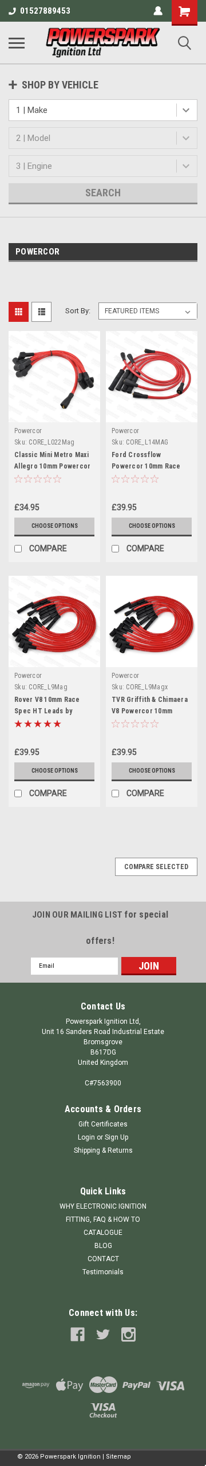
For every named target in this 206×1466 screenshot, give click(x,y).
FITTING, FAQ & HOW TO (103, 1219)
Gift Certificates (103, 1124)
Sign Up (116, 1137)
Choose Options (54, 526)
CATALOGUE (103, 1233)
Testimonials (103, 1272)
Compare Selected (156, 867)
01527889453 (45, 11)
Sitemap (118, 1456)
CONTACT (103, 1259)
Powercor (28, 431)
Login (86, 1137)
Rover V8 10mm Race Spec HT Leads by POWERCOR (47, 711)
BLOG (103, 1246)
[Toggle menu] (17, 43)
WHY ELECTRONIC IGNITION (103, 1206)
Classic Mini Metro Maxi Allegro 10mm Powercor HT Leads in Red (52, 466)
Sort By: (77, 310)
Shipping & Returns (103, 1150)
